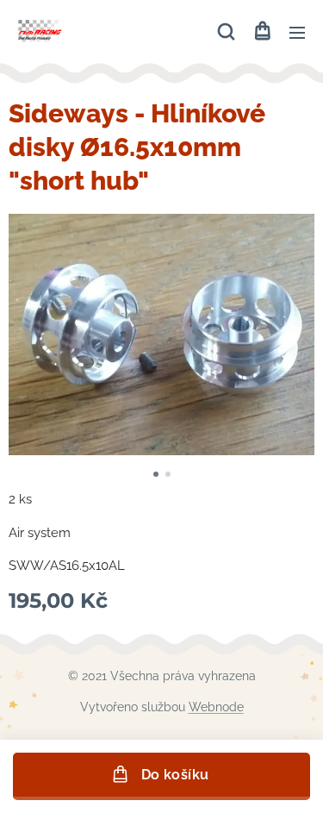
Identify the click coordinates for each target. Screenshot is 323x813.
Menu (297, 32)
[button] (226, 31)
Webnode (216, 707)
